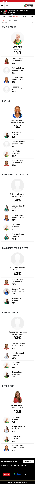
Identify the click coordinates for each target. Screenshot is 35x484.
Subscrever (28, 461)
